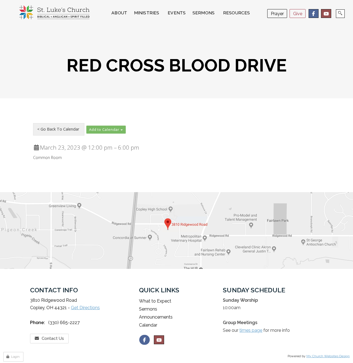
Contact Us (53, 338)
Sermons (148, 309)
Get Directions (85, 307)
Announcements (156, 317)
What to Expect (155, 301)
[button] (106, 130)
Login (15, 357)
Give (297, 13)
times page (250, 330)
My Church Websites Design (328, 356)
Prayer (277, 13)
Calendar (148, 325)
